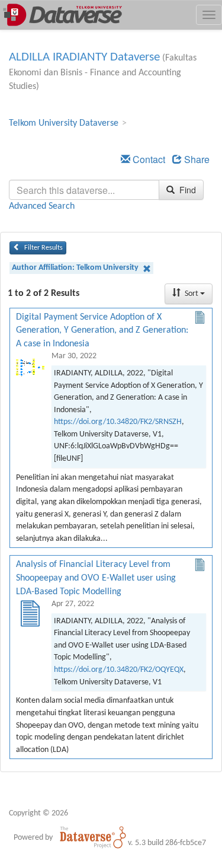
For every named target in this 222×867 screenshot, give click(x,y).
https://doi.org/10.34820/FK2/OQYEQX (119, 669)
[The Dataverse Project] (93, 837)
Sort (191, 293)
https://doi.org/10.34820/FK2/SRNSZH (118, 421)
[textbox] (84, 190)
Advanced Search (42, 206)
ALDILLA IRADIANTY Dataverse (84, 57)
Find (186, 190)
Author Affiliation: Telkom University (76, 267)
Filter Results (42, 247)
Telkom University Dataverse (63, 123)
